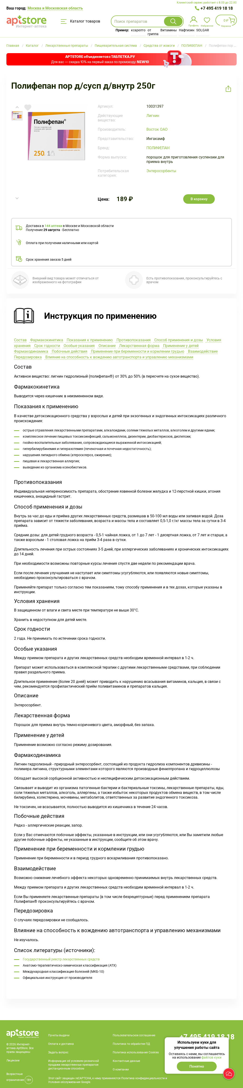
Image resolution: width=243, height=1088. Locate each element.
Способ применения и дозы (178, 340)
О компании (121, 1069)
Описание (107, 345)
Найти (173, 21)
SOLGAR (202, 30)
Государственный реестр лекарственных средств (61, 959)
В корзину (199, 199)
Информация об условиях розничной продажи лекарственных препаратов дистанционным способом (73, 1064)
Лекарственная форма (138, 345)
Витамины (168, 30)
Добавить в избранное (27, 107)
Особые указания (79, 345)
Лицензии (12, 1060)
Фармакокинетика (46, 340)
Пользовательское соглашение (134, 1035)
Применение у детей (180, 345)
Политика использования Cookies (136, 1052)
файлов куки (211, 1057)
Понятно (196, 1066)
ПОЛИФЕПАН (157, 148)
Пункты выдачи (59, 1035)
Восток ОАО (157, 129)
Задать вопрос (58, 1052)
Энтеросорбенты (161, 171)
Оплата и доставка (61, 1044)
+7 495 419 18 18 (217, 8)
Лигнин (152, 115)
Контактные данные (126, 1061)
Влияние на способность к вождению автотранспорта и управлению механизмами (118, 357)
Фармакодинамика (31, 351)
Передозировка (28, 357)
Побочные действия (69, 351)
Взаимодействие (202, 351)
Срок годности (46, 345)
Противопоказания (133, 340)
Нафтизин (186, 30)
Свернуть (121, 316)
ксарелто (138, 30)
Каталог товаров (84, 21)
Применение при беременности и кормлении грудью (137, 351)
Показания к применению (89, 340)
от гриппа (153, 32)
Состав (20, 340)
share (228, 88)
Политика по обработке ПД (131, 1044)
